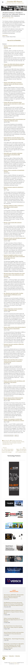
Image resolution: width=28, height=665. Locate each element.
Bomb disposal (19, 440)
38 (15, 435)
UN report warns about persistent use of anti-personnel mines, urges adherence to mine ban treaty (14, 275)
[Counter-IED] (14, 10)
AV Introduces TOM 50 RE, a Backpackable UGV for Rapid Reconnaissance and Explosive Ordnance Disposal (14, 596)
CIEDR (12, 17)
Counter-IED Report (14, 2)
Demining (4, 441)
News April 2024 (7, 440)
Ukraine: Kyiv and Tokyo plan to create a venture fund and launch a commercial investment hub (13, 361)
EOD (7, 441)
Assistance (14, 440)
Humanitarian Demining (16, 441)
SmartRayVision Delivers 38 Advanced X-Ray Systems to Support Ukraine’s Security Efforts (14, 612)
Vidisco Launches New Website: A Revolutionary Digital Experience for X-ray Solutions (13, 620)
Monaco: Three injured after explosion (13, 222)
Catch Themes (16, 663)
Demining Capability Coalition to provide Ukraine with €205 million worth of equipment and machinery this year (14, 256)
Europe (10, 441)
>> (17, 435)
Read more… (5, 35)
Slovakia (22, 441)
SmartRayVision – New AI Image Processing (14, 638)
